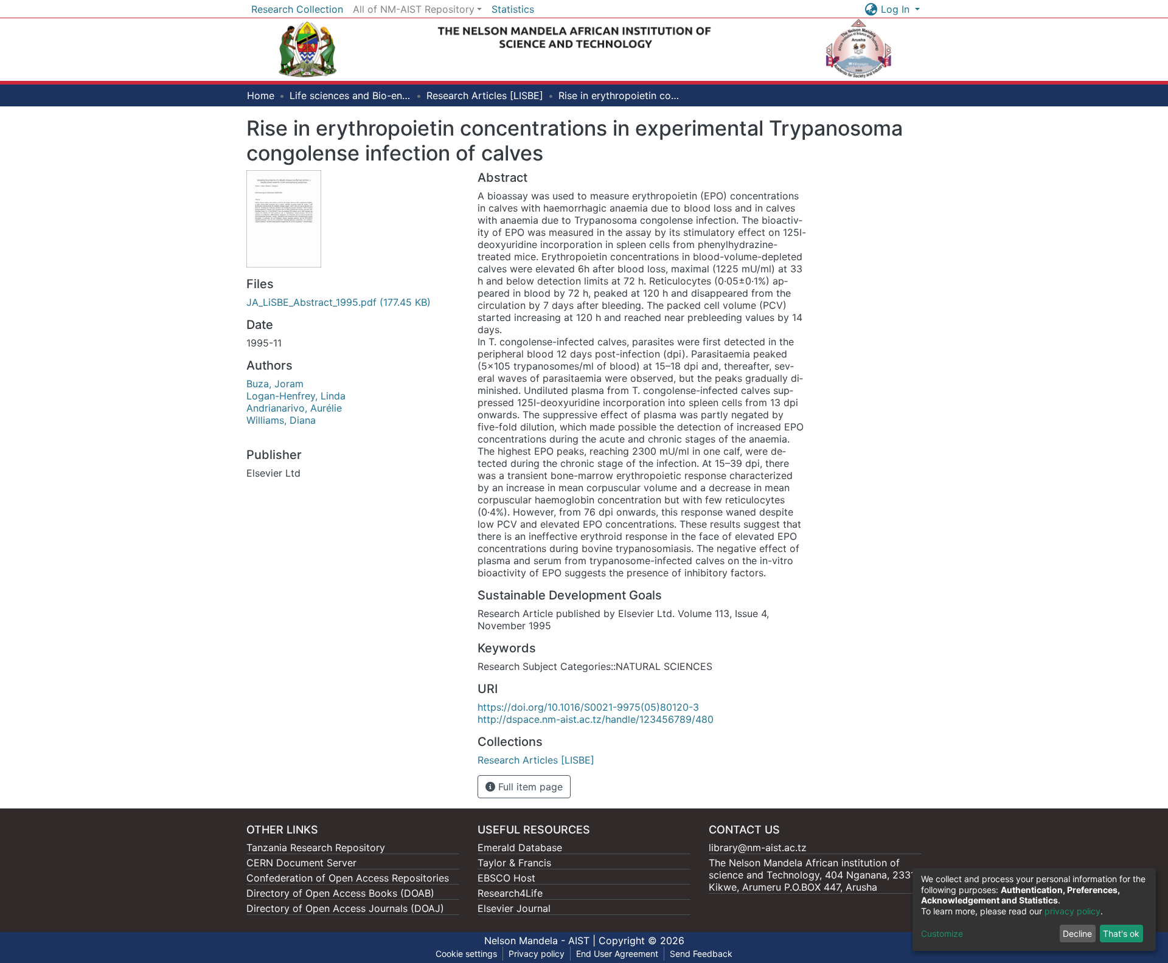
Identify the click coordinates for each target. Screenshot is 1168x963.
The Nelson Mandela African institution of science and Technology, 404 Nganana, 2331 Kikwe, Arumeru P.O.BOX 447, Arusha (812, 875)
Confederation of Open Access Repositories (347, 878)
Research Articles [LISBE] (484, 95)
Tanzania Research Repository (315, 847)
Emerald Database (520, 847)
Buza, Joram (275, 384)
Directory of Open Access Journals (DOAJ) (345, 908)
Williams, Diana (281, 420)
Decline (1077, 933)
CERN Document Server (301, 863)
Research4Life (510, 893)
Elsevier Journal (514, 908)
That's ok (1121, 933)
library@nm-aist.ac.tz (758, 847)
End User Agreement (617, 953)
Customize (942, 933)
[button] (871, 9)
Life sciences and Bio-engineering (350, 95)
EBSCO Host (506, 878)
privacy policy (1072, 911)
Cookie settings (466, 953)
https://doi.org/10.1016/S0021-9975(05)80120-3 (588, 707)
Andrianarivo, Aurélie (294, 408)
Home (260, 95)
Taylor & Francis (514, 863)
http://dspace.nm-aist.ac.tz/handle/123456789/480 (596, 719)
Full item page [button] (529, 787)
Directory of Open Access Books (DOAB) (340, 893)
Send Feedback (701, 953)
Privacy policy (537, 953)
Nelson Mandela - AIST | (541, 940)
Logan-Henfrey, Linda (296, 396)
